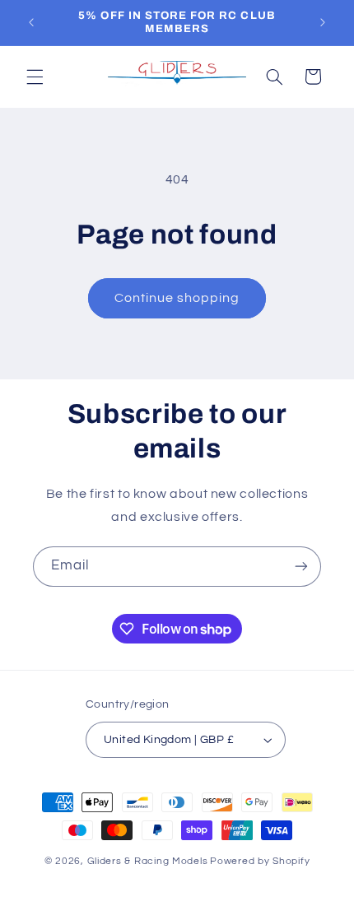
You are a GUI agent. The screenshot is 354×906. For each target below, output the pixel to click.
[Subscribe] (301, 566)
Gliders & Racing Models (147, 861)
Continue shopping (177, 297)
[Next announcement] (323, 22)
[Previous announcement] (31, 22)
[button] (35, 76)
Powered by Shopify (260, 861)
